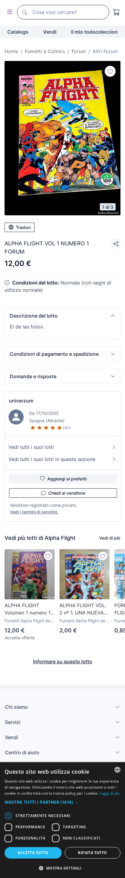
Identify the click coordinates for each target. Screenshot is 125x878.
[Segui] (110, 71)
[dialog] (62, 820)
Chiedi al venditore (66, 493)
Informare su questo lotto (62, 661)
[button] (62, 315)
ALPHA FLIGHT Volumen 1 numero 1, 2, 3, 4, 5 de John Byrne (28, 609)
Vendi (49, 32)
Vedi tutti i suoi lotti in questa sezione (51, 459)
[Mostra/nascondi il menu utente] (8, 12)
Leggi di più (110, 793)
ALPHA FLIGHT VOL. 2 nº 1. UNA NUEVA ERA (82, 609)
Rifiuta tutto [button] (92, 852)
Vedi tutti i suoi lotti (31, 447)
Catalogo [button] (18, 32)
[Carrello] (116, 12)
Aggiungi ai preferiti (66, 478)
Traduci (23, 227)
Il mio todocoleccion (94, 32)
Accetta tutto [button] (33, 852)
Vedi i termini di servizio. (34, 511)
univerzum (21, 401)
